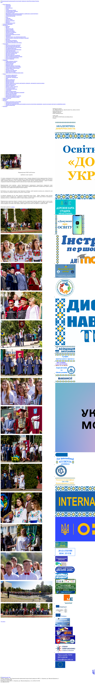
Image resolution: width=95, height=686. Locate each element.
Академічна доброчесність (11, 75)
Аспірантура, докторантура (12, 77)
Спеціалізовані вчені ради (11, 89)
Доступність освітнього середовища (14, 42)
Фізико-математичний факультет (13, 46)
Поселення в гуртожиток (11, 40)
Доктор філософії (9, 28)
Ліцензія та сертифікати (11, 32)
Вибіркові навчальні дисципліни (13, 65)
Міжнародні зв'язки (10, 80)
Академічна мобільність (11, 76)
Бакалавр (8, 26)
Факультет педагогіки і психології (13, 45)
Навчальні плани (9, 64)
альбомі (12, 206)
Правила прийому (10, 29)
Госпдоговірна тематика (11, 94)
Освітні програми (10, 33)
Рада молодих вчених (10, 87)
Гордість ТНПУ (9, 19)
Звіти (7, 78)
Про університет (6, 4)
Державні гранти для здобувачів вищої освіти (16, 36)
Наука (4, 73)
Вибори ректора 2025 (10, 22)
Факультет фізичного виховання (13, 55)
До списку (3, 621)
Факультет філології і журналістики (13, 47)
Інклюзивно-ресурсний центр (12, 102)
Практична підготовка (11, 71)
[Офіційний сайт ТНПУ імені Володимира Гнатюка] (20, 1)
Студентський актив (10, 12)
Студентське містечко (10, 16)
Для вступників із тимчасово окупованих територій (17, 38)
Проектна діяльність (10, 85)
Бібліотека (5, 99)
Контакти (8, 21)
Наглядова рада (9, 7)
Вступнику (5, 25)
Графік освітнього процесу (11, 61)
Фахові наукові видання (11, 91)
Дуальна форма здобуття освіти (12, 68)
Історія (7, 9)
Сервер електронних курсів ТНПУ (13, 67)
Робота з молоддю (7, 98)
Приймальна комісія (10, 31)
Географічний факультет (11, 48)
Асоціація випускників (11, 10)
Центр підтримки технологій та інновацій (15, 92)
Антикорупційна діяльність (12, 11)
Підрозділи (8, 6)
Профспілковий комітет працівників (14, 14)
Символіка (8, 18)
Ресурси (5, 100)
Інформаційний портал (11, 62)
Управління (8, 5)
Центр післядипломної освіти (12, 57)
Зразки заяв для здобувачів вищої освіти (14, 72)
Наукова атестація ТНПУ (11, 93)
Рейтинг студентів (10, 69)
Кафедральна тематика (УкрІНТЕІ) (13, 95)
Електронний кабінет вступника (13, 34)
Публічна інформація (7, 24)
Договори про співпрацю (11, 70)
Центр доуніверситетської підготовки (14, 56)
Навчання (5, 60)
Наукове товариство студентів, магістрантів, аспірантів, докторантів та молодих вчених (25, 83)
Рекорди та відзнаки (10, 20)
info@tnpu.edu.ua (16, 679)
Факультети (5, 43)
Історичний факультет (10, 50)
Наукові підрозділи (10, 82)
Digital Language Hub (10, 105)
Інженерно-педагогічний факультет (13, 49)
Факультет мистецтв (10, 54)
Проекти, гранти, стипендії (12, 86)
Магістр (7, 27)
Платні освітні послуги (11, 84)
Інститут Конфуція (10, 58)
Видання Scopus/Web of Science (12, 97)
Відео (7, 17)
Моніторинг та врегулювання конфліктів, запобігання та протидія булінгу (22, 13)
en (1, 2)
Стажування (8, 90)
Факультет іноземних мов (11, 53)
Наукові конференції (10, 79)
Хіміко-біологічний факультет (12, 51)
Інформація (8, 35)
